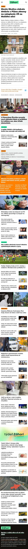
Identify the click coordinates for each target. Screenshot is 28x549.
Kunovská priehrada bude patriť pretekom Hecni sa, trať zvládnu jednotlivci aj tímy (9, 464)
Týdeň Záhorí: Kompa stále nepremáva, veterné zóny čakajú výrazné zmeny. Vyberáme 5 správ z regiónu (13, 445)
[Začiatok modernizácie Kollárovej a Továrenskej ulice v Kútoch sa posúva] (23, 137)
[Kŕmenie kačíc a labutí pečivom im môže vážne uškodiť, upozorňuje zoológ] (23, 370)
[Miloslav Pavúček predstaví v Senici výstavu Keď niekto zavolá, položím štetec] (14, 167)
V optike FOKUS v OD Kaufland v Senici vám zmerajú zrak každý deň (13, 130)
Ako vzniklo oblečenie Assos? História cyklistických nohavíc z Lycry (14, 245)
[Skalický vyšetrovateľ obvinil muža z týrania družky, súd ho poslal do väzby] (23, 229)
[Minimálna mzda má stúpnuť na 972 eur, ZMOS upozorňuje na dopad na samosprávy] (14, 202)
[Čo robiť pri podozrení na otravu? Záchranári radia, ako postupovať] (23, 280)
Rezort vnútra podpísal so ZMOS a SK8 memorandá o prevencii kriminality (8, 236)
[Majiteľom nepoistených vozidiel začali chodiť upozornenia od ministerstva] (14, 344)
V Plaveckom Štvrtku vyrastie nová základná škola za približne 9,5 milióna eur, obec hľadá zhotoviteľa (14, 120)
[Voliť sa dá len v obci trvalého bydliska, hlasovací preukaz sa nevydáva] (14, 388)
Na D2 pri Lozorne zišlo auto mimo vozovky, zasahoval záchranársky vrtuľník (8, 332)
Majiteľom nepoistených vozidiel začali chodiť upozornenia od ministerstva (12, 355)
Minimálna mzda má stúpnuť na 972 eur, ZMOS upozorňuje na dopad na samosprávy (13, 213)
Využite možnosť (9, 539)
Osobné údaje (22, 539)
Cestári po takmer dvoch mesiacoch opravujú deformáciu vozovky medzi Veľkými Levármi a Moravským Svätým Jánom (9, 505)
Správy (3, 6)
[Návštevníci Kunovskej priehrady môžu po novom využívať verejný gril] (23, 362)
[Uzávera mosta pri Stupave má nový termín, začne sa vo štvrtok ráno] (23, 514)
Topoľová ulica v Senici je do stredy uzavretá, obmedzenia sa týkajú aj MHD (9, 287)
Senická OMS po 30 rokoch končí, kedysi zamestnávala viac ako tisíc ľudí (8, 273)
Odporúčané (4, 114)
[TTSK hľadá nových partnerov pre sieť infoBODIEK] (23, 376)
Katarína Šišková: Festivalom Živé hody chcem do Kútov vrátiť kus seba (13, 312)
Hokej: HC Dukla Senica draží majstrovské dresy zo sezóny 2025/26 (9, 325)
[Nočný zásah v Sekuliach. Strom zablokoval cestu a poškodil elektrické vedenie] (23, 406)
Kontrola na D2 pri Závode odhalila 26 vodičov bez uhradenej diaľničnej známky (9, 520)
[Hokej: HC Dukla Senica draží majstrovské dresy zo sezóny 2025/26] (23, 325)
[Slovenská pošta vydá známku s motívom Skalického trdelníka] (23, 422)
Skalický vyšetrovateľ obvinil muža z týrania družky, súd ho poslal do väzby (9, 229)
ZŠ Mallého (18, 94)
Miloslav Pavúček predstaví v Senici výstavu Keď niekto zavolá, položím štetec (13, 180)
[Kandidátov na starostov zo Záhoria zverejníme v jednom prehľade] (23, 471)
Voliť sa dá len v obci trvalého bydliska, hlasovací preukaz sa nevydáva (11, 399)
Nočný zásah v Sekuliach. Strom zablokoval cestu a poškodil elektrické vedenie (8, 406)
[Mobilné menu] (2, 2)
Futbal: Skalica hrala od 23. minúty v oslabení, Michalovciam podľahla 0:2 (13, 266)
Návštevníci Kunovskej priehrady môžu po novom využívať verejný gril (8, 362)
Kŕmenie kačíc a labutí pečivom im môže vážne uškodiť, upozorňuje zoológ (8, 369)
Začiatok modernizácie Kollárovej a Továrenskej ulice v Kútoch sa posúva (9, 136)
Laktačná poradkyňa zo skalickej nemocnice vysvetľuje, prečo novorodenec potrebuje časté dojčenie (9, 456)
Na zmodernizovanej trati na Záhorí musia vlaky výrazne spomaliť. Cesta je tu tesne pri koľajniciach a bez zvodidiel (13, 495)
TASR (9, 33)
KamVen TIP (3, 176)
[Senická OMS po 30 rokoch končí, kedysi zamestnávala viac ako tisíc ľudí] (23, 273)
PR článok (4, 127)
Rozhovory (4, 308)
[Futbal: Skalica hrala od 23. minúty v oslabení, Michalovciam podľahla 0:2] (14, 256)
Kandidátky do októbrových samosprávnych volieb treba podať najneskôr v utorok (8, 318)
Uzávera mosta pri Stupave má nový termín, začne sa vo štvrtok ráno (9, 513)
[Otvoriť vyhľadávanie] (26, 2)
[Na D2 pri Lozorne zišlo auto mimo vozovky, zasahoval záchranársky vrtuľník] (23, 332)
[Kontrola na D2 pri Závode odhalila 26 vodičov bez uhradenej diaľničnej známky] (23, 521)
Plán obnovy (4, 94)
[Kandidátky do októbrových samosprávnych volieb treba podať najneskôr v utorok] (23, 318)
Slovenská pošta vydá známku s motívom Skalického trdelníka (9, 422)
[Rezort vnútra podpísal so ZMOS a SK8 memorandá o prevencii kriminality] (23, 237)
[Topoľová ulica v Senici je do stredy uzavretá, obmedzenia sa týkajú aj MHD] (23, 287)
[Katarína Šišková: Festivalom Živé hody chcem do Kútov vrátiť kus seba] (14, 299)
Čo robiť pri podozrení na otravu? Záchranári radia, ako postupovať (9, 280)
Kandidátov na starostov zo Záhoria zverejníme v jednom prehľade (9, 471)
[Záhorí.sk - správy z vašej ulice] (14, 2)
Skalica (12, 94)
